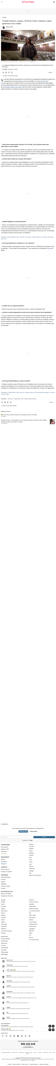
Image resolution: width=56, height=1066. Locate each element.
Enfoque (31, 919)
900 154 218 (28, 1043)
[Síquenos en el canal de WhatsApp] (25, 1036)
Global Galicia (32, 906)
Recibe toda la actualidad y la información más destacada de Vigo (17, 1013)
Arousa (31, 850)
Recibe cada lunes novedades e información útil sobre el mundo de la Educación (19, 976)
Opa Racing (4, 943)
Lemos (30, 862)
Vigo (30, 873)
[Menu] (2, 2)
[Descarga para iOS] (49, 1026)
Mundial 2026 (4, 936)
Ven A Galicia (32, 917)
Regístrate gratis (23, 831)
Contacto (3, 888)
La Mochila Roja (33, 924)
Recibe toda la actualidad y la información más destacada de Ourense (18, 1018)
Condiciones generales (34, 1064)
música (49, 248)
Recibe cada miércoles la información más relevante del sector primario (18, 981)
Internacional (4, 910)
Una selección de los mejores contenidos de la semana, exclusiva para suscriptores (20, 970)
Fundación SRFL (14, 1052)
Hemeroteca (4, 851)
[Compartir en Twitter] (12, 72)
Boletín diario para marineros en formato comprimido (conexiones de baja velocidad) (20, 986)
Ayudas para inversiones (7, 895)
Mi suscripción (4, 847)
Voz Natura (40, 1052)
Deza (30, 857)
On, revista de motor (34, 939)
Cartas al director (5, 869)
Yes (30, 935)
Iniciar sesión (33, 831)
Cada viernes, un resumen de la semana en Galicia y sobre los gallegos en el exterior (20, 992)
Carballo (31, 855)
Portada (3, 902)
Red (30, 913)
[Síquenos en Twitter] (6, 1036)
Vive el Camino (33, 922)
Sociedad (3, 917)
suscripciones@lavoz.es (28, 1047)
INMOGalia (3, 884)
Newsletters (4, 861)
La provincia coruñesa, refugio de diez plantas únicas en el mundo (20, 414)
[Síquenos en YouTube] (18, 1036)
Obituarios (3, 928)
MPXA (50, 1052)
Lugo (30, 864)
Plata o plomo (32, 915)
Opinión (3, 913)
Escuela (31, 937)
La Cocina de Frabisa (34, 910)
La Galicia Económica (6, 931)
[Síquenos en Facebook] (2, 1036)
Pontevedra (32, 868)
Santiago (31, 870)
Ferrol (30, 859)
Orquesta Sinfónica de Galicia (13, 87)
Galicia (3, 904)
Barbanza (31, 853)
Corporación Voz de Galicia (6, 1052)
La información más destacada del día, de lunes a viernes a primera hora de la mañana (20, 961)
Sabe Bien (31, 904)
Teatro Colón (41, 81)
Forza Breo (3, 950)
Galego (31, 840)
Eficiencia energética (6, 893)
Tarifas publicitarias (5, 877)
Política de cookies (25, 1064)
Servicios (3, 879)
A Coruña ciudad (16, 398)
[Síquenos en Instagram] (10, 1036)
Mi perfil (3, 859)
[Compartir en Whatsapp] (3, 72)
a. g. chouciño (4, 423)
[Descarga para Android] (53, 1026)
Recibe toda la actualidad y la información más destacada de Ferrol (17, 1002)
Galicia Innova (32, 926)
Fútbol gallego (4, 952)
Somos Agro (4, 924)
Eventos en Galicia (5, 886)
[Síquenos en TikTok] (21, 1036)
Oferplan (3, 881)
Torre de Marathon (5, 938)
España (3, 908)
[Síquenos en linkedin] (14, 1036)
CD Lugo (3, 945)
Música (22, 398)
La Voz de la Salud (33, 902)
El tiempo (3, 933)
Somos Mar (4, 926)
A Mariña (31, 848)
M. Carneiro (3, 416)
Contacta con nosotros (6, 871)
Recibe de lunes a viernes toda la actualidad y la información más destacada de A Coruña (21, 997)
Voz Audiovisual (21, 1052)
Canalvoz (35, 1052)
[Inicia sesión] (54, 2)
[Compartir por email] (6, 72)
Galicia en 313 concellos (35, 875)
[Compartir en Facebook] (9, 72)
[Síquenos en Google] (29, 1036)
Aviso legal (10, 1064)
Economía (3, 906)
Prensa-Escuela (45, 1052)
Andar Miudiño (4, 947)
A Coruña (31, 846)
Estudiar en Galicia (33, 908)
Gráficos (3, 922)
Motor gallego (4, 954)
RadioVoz (26, 1052)
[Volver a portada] (28, 2)
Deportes (3, 915)
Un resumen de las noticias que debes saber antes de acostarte (17, 966)
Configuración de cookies (43, 1064)
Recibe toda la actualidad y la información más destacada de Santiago (18, 1008)
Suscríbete (4, 853)
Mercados (31, 930)
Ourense (31, 866)
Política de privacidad (16, 1064)
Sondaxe (30, 1052)
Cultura (3, 919)
